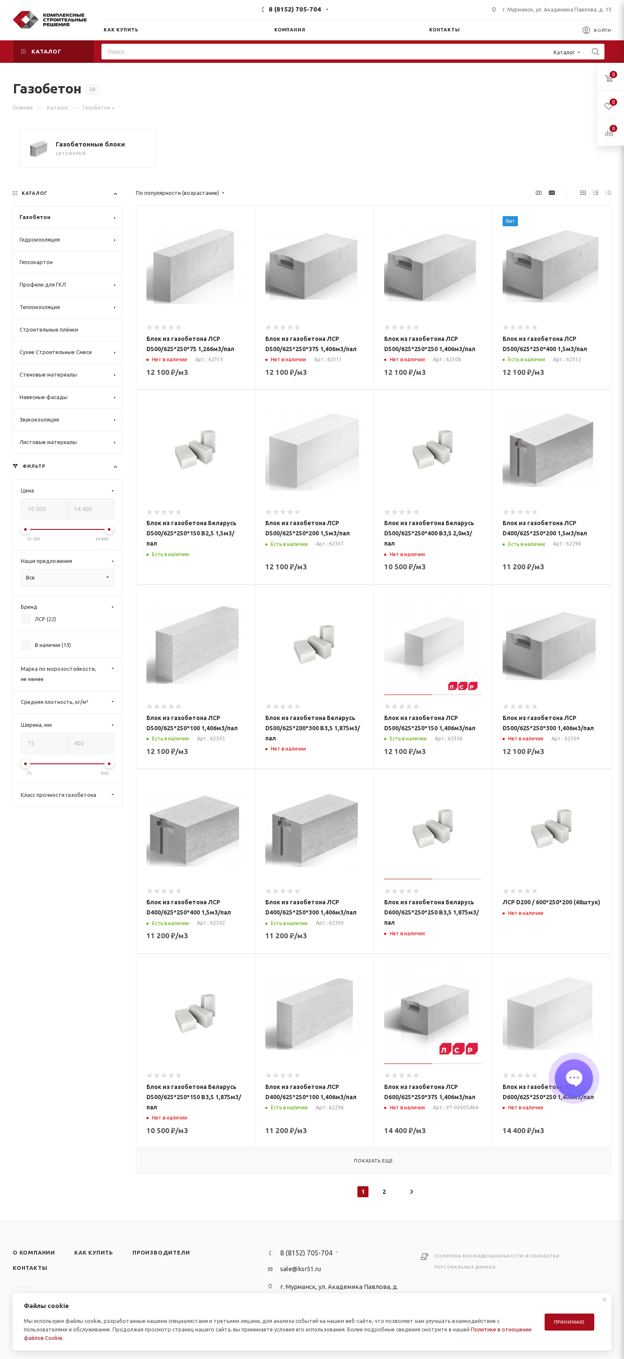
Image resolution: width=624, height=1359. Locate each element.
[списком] (596, 193)
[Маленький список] (539, 193)
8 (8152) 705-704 (295, 9)
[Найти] (595, 51)
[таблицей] (608, 193)
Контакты (30, 1268)
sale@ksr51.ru (300, 1268)
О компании (34, 1252)
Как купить (93, 1252)
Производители (161, 1252)
